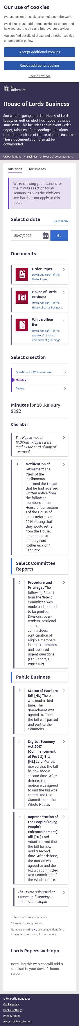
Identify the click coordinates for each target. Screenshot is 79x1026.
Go (59, 235)
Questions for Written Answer (34, 372)
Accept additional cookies (39, 52)
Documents (37, 169)
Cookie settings (39, 76)
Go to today (61, 220)
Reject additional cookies (39, 65)
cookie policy (23, 41)
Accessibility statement (17, 1021)
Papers (20, 388)
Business (32, 156)
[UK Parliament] (14, 88)
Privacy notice (11, 1015)
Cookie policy (11, 1004)
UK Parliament (12, 156)
